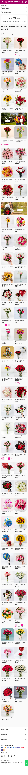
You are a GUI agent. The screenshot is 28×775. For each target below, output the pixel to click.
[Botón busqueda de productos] (19, 1)
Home (4, 21)
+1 (11, 325)
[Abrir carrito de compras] (25, 1)
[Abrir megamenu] (2, 1)
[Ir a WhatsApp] (26, 763)
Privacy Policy (5, 760)
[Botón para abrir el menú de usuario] (22, 1)
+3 (21, 55)
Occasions (16, 21)
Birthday (9, 21)
